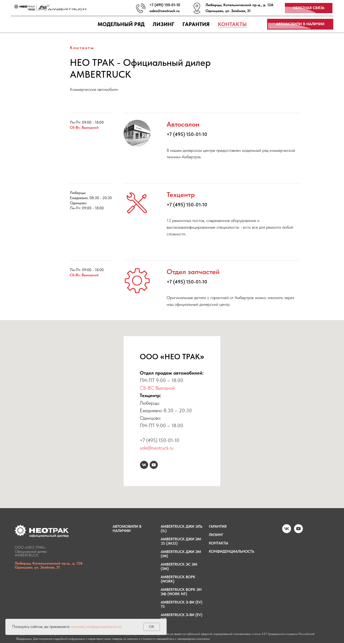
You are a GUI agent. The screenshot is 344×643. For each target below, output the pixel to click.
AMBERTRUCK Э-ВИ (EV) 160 (181, 617)
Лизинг (163, 24)
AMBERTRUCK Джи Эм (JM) (181, 553)
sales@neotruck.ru (164, 11)
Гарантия (196, 24)
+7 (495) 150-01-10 (164, 5)
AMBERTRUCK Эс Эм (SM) (179, 566)
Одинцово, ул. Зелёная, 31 (228, 11)
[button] (308, 8)
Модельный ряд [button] (121, 24)
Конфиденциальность (231, 551)
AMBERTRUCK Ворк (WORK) (178, 579)
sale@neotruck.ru (156, 448)
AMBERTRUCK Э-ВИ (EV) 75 (181, 604)
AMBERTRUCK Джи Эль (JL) (181, 528)
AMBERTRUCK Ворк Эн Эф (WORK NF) (181, 591)
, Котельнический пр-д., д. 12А (247, 5)
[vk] (144, 465)
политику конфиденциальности (96, 626)
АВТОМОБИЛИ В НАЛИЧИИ (127, 528)
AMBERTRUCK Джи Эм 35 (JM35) (181, 541)
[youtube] (154, 465)
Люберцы (213, 5)
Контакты (232, 24)
